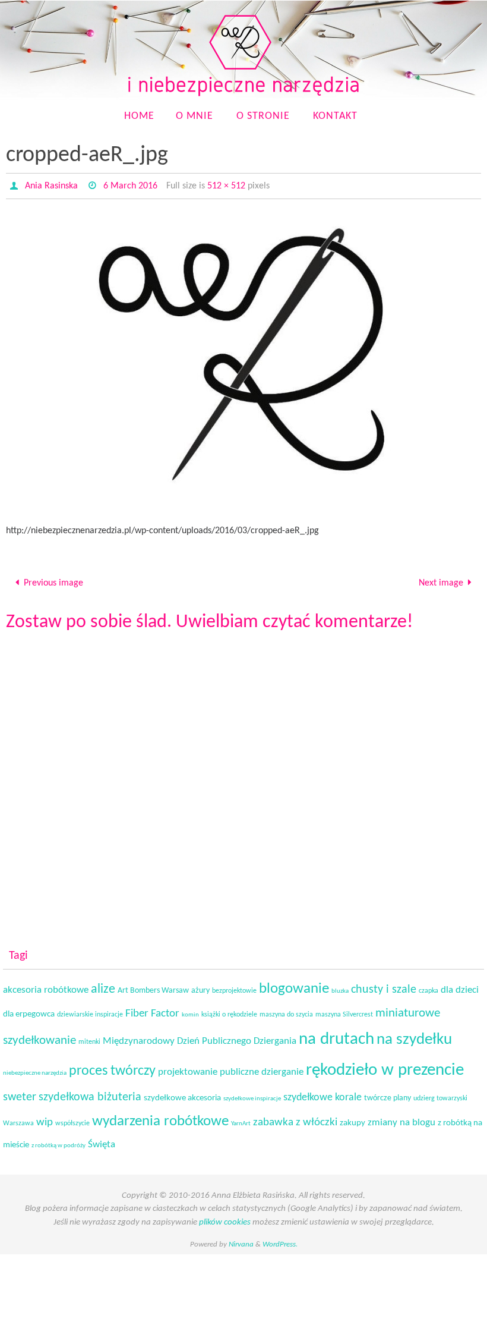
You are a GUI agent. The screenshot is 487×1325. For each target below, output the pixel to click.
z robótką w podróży (58, 1142)
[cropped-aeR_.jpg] (243, 361)
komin (190, 1011)
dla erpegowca (29, 1010)
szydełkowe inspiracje (252, 1095)
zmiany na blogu (401, 1119)
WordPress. (280, 1241)
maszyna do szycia (286, 1011)
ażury (200, 987)
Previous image (53, 581)
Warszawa (18, 1119)
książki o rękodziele (229, 1011)
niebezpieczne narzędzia (35, 1070)
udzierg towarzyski (440, 1095)
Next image (441, 581)
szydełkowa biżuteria (90, 1094)
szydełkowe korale (322, 1094)
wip (44, 1119)
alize (103, 986)
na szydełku (414, 1036)
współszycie (72, 1119)
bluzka (340, 987)
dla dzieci (460, 986)
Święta (101, 1141)
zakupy (352, 1119)
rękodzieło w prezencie (385, 1067)
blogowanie (294, 985)
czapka (428, 987)
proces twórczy (112, 1068)
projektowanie (187, 1069)
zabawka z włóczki (295, 1119)
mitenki (89, 1038)
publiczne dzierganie (261, 1069)
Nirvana (241, 1241)
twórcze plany (387, 1095)
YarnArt (241, 1120)
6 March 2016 (130, 186)
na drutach (336, 1036)
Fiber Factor (152, 1010)
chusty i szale (383, 986)
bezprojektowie (234, 987)
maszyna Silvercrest (344, 1011)
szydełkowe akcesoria (182, 1094)
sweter (19, 1094)
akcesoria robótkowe (45, 987)
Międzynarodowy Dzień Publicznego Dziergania (199, 1038)
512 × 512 (226, 186)
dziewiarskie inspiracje (90, 1011)
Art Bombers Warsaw (153, 987)
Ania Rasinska (51, 186)
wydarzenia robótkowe (160, 1117)
